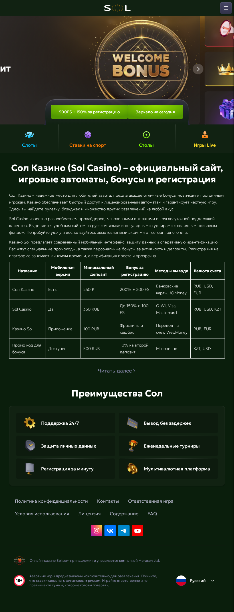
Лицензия (89, 513)
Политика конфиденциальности (51, 501)
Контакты (108, 501)
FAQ (152, 513)
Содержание (124, 513)
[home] (117, 8)
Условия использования (42, 513)
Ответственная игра (151, 501)
